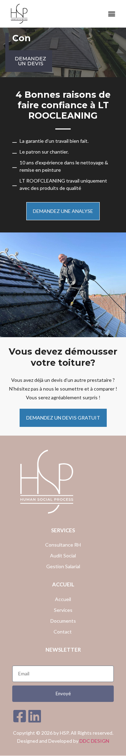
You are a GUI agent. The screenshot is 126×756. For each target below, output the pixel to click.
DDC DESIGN (94, 741)
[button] (111, 14)
